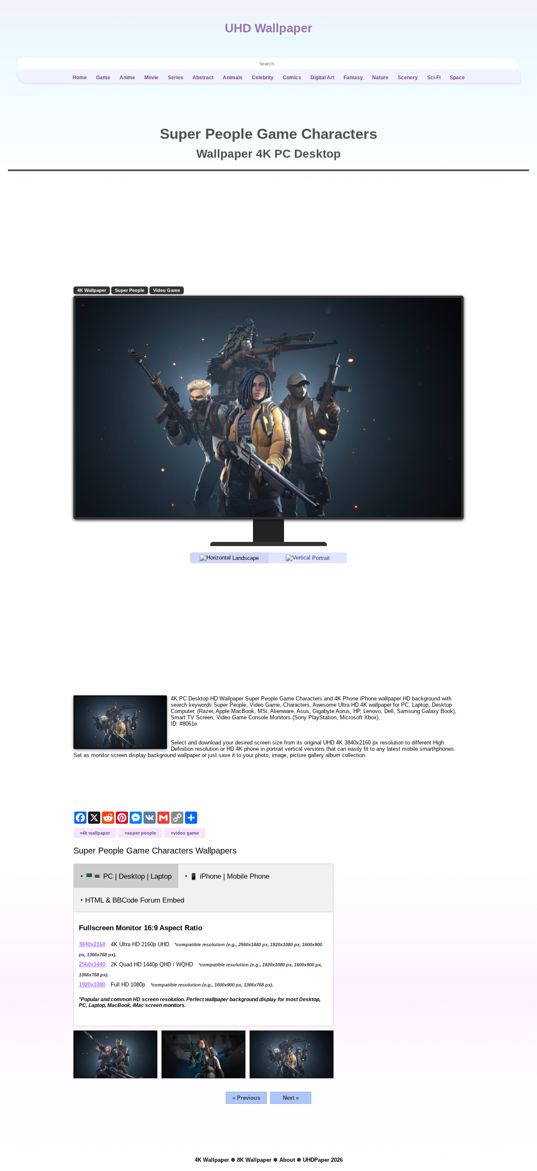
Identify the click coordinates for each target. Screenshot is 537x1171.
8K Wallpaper (254, 1160)
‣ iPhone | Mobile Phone (227, 876)
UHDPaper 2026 (323, 1160)
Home (80, 78)
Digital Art (322, 78)
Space (457, 78)
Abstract (203, 78)
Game (103, 78)
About (287, 1160)
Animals (232, 78)
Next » (291, 1098)
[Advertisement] (268, 628)
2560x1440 (92, 964)
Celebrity (263, 78)
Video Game (166, 290)
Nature (380, 78)
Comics (292, 78)
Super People (129, 290)
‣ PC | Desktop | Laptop (126, 876)
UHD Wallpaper (268, 28)
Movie (151, 78)
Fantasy (353, 78)
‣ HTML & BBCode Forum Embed (132, 900)
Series (175, 78)
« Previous (246, 1098)
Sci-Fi (434, 78)
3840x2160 (92, 944)
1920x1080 (92, 984)
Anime (127, 78)
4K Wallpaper (91, 290)
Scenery (408, 78)
